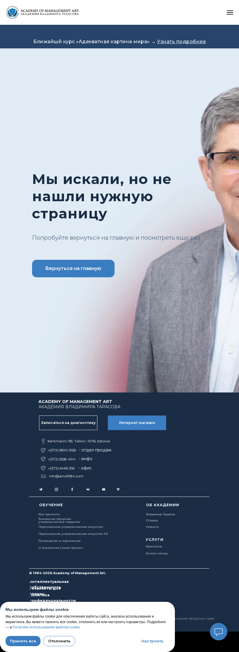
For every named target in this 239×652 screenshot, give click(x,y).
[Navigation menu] (230, 12)
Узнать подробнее (181, 41)
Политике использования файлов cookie (46, 627)
